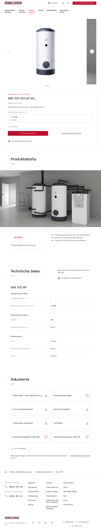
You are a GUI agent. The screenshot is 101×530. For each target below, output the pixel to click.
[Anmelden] (63, 3)
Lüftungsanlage (33, 496)
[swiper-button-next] (92, 51)
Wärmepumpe (32, 487)
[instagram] (52, 524)
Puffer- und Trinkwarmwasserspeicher (21, 472)
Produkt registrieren (52, 487)
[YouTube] (39, 524)
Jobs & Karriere (68, 504)
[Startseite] (6, 472)
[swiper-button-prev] (9, 51)
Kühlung (30, 504)
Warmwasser (32, 500)
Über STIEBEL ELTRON (70, 491)
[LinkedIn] (45, 524)
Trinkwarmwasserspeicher (44, 472)
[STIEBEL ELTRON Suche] (68, 3)
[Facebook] (33, 524)
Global (65, 487)
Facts (64, 496)
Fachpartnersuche (51, 496)
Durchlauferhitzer (33, 491)
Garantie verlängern (52, 491)
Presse (65, 500)
